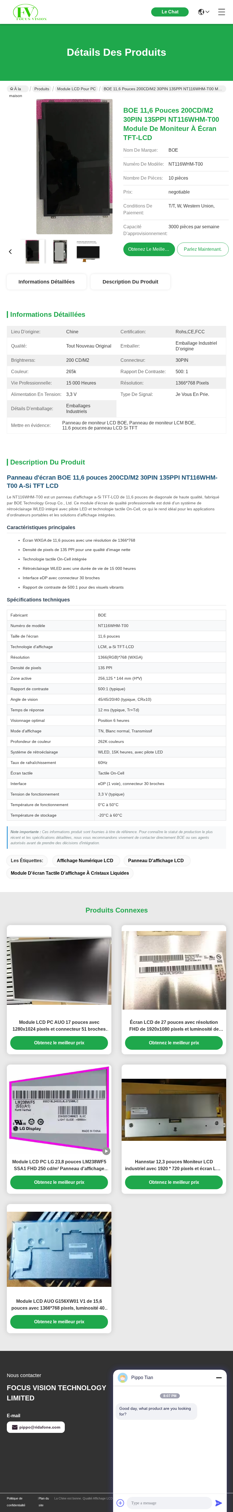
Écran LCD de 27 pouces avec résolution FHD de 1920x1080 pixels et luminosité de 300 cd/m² (174, 1026)
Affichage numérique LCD (85, 860)
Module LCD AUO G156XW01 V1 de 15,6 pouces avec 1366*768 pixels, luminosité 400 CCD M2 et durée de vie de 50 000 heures (59, 1305)
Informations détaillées (46, 282)
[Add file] (120, 1503)
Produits (41, 89)
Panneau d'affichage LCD (156, 860)
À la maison (15, 89)
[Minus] (218, 1377)
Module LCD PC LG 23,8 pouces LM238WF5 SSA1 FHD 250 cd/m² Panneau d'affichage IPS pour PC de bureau (59, 1165)
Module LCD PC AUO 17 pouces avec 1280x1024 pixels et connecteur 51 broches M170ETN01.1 (59, 1026)
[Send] (218, 1503)
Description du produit (130, 282)
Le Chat (170, 11)
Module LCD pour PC (76, 89)
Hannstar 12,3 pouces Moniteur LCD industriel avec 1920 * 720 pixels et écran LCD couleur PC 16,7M (174, 1165)
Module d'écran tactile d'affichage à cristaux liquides (70, 873)
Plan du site (44, 1502)
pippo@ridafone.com (39, 1427)
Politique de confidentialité (16, 1502)
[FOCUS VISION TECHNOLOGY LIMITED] (38, 11)
